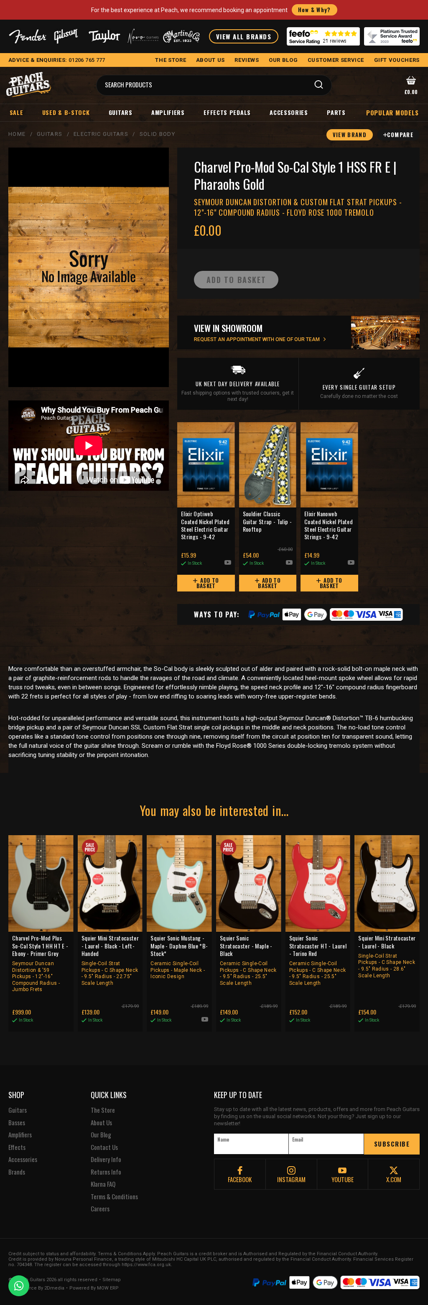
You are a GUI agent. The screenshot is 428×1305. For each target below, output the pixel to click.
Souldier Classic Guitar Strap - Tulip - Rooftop (267, 521)
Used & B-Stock (66, 112)
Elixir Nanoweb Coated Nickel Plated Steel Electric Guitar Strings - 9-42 (328, 525)
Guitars (120, 112)
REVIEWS (246, 60)
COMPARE (400, 134)
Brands (16, 1172)
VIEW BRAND (350, 134)
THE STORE (170, 60)
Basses (16, 1123)
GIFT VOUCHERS (397, 60)
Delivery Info (106, 1159)
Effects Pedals (227, 112)
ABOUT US (210, 60)
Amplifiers (168, 112)
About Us (101, 1123)
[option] (90, 445)
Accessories (289, 112)
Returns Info (106, 1172)
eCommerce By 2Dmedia (36, 1288)
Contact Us (104, 1147)
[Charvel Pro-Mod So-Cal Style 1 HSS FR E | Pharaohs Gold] (88, 267)
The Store (103, 1110)
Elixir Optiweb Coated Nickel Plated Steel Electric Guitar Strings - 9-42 (205, 525)
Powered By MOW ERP (94, 1288)
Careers (100, 1209)
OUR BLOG (283, 60)
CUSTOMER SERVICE (336, 60)
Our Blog (101, 1135)
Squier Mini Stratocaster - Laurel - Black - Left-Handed (110, 960)
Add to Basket (207, 583)
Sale (16, 112)
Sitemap (111, 1279)
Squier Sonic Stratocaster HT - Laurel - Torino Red (317, 960)
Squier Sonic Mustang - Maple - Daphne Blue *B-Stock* (179, 956)
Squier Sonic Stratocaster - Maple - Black (248, 960)
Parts (336, 112)
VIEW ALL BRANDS (244, 36)
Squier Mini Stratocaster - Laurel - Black (386, 956)
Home (16, 134)
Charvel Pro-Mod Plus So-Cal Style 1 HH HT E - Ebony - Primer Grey (40, 963)
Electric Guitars (101, 134)
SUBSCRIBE (392, 1143)
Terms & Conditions (114, 1197)
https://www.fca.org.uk (146, 1264)
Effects (16, 1147)
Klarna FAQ (103, 1184)
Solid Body (157, 134)
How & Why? (314, 9)
